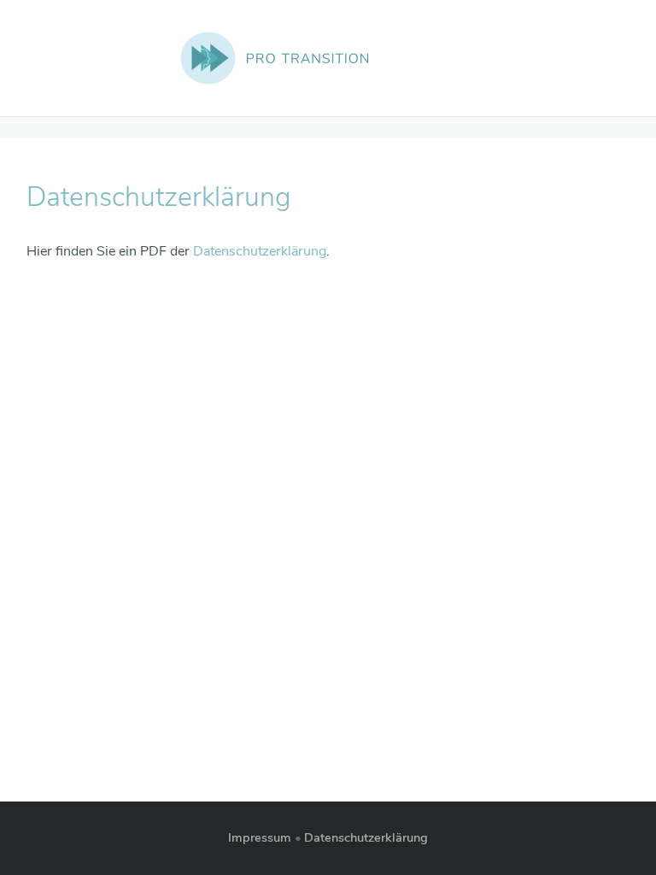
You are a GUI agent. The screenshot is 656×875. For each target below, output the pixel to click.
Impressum (259, 837)
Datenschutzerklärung (259, 251)
